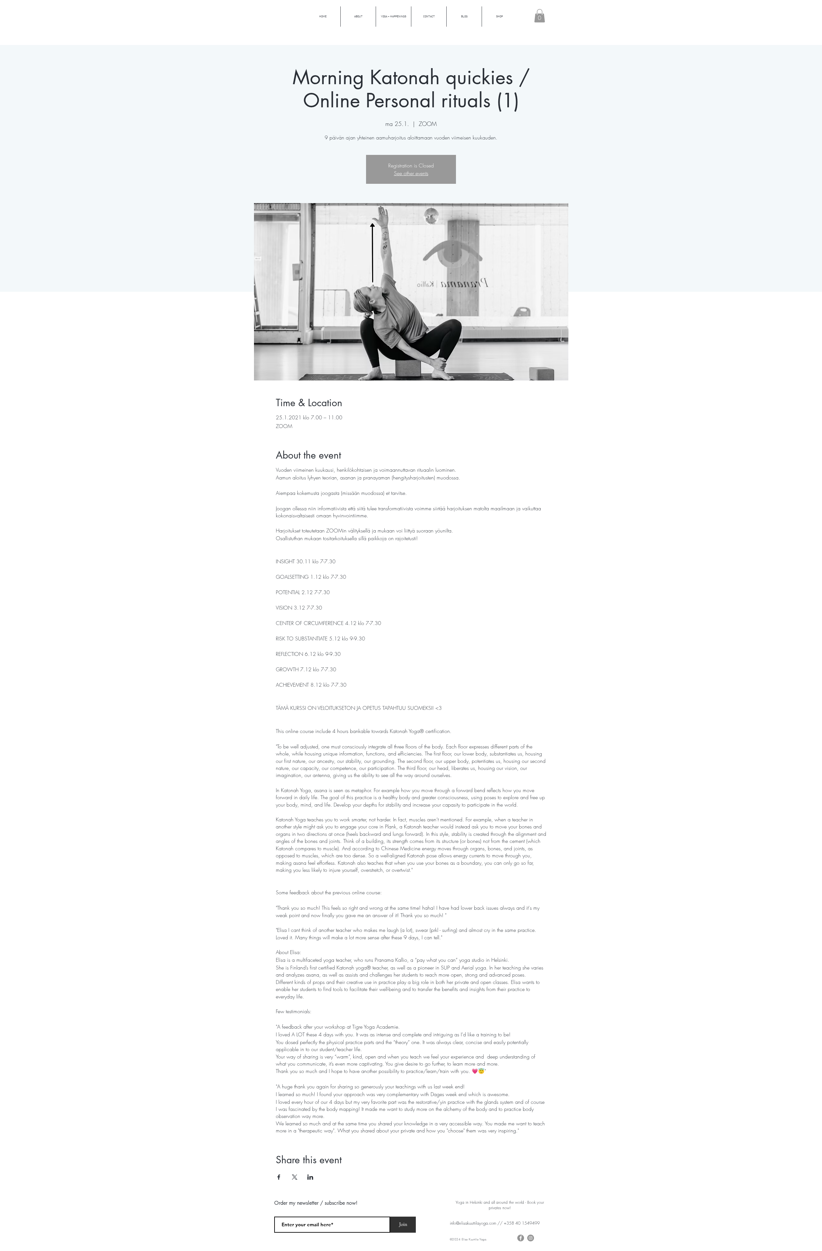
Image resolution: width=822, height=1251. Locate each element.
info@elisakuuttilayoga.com (473, 1223)
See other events (411, 173)
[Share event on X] (295, 1177)
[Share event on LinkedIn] (310, 1177)
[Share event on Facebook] (279, 1177)
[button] (539, 15)
